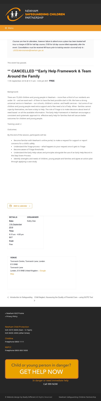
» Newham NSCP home (14, 313)
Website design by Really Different (21, 397)
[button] (9, 28)
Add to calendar (20, 206)
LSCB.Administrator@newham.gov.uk (28, 50)
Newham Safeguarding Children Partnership (77, 397)
